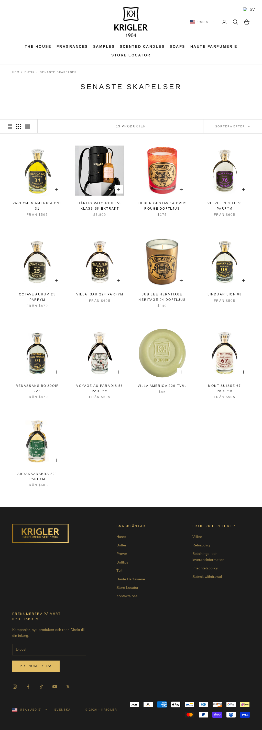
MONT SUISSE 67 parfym (224, 388)
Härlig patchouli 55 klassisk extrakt (100, 205)
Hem (15, 72)
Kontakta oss (126, 596)
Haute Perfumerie (130, 579)
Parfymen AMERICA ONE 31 (37, 205)
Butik (30, 72)
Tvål (119, 571)
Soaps (177, 46)
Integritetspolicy (205, 568)
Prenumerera (36, 666)
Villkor (197, 537)
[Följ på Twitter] (68, 686)
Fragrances (72, 46)
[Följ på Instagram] (14, 686)
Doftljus (122, 562)
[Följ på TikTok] (41, 686)
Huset (121, 537)
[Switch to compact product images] (27, 126)
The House (38, 46)
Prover (121, 554)
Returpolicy (201, 545)
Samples (104, 46)
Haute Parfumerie (213, 46)
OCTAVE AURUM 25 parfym (37, 297)
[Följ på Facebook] (28, 686)
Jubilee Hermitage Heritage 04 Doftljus (162, 297)
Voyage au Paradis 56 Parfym (99, 388)
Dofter (121, 545)
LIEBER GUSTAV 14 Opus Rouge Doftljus (162, 205)
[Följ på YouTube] (54, 686)
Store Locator (131, 55)
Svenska (62, 709)
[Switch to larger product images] (10, 126)
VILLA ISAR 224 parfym (99, 294)
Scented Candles (142, 46)
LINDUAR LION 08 (225, 294)
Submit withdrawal (207, 577)
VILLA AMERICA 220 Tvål (162, 386)
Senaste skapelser (58, 72)
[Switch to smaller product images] (18, 126)
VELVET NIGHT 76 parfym (225, 205)
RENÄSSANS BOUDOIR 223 (37, 388)
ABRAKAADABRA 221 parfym (37, 476)
